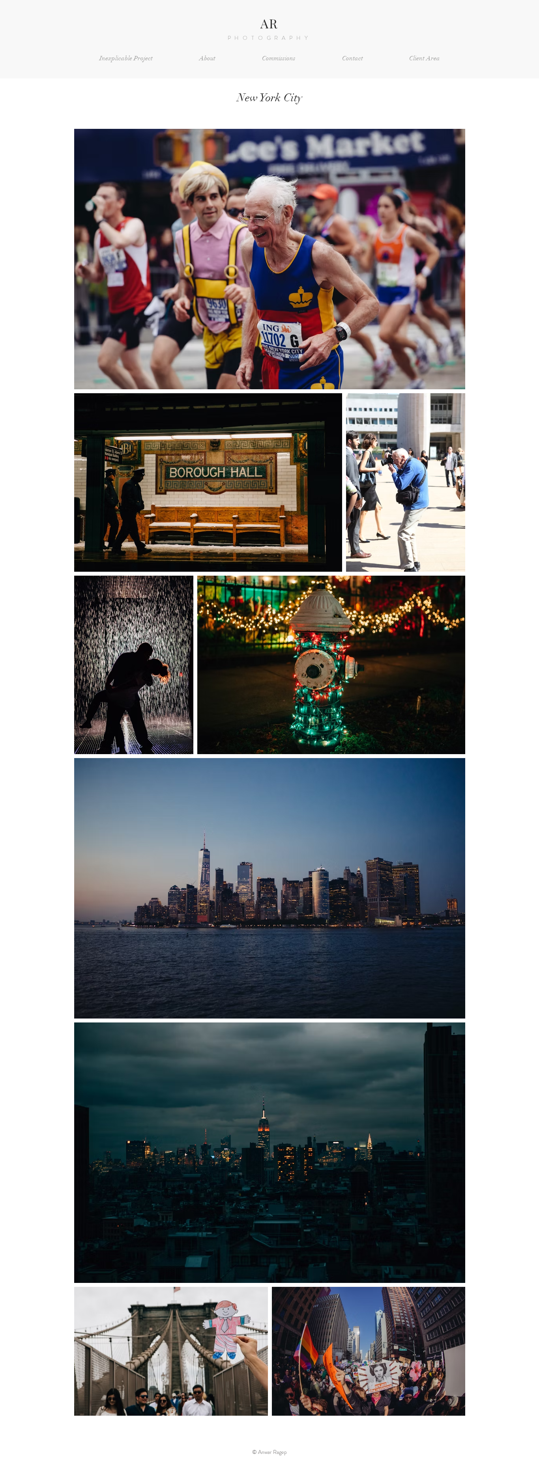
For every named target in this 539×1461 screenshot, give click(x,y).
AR (269, 23)
